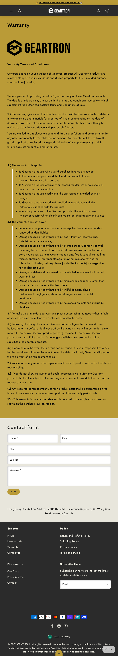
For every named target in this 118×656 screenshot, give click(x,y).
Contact (12, 583)
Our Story (13, 571)
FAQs (10, 536)
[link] (98, 11)
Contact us (13, 553)
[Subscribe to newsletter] (107, 584)
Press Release (15, 577)
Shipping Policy (69, 541)
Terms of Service (70, 553)
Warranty (12, 547)
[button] (11, 11)
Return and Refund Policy (75, 536)
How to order (15, 541)
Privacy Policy (68, 547)
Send (13, 491)
